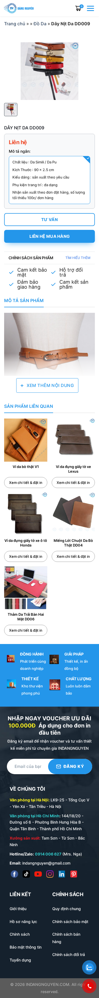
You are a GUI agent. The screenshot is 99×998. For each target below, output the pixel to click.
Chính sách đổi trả (68, 954)
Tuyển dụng (20, 960)
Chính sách (20, 934)
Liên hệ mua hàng (49, 236)
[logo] (19, 7)
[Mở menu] (91, 8)
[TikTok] (26, 874)
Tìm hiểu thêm (77, 258)
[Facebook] (14, 874)
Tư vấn (49, 219)
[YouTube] (38, 874)
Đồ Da (40, 23)
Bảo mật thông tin (26, 947)
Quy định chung (66, 908)
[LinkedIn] (62, 874)
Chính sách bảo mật (70, 921)
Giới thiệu (18, 908)
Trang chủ (14, 23)
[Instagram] (50, 874)
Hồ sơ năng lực (23, 921)
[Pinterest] (73, 874)
